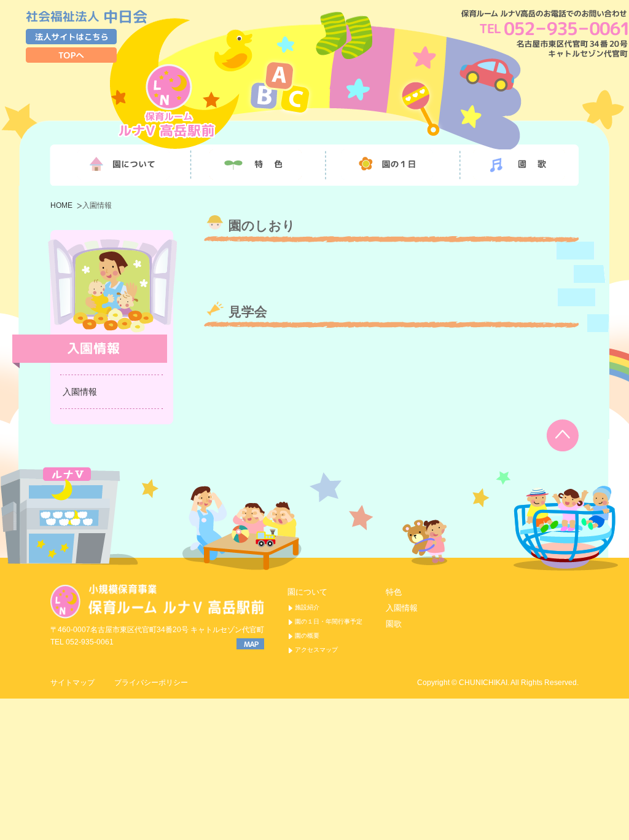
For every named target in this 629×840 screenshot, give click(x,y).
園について (307, 591)
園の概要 (307, 635)
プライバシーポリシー (151, 682)
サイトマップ (72, 682)
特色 (394, 591)
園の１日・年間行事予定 (328, 621)
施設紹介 (307, 607)
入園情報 (80, 392)
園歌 (394, 623)
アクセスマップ (316, 649)
